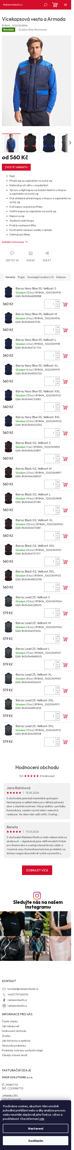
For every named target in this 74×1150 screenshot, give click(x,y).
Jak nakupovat (10, 1026)
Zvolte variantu (16, 167)
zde (41, 1119)
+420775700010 (18, 994)
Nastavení (35, 1128)
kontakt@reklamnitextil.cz (23, 989)
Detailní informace (13, 242)
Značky (6, 1036)
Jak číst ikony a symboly (16, 1040)
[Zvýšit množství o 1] (58, 302)
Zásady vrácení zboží (14, 1055)
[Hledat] (45, 5)
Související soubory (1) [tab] (40, 277)
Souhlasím (35, 1141)
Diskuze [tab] (61, 277)
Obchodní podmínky (14, 1045)
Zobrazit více (37, 870)
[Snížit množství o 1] (58, 306)
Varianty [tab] (10, 277)
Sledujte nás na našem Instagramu (38, 904)
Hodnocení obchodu (37, 767)
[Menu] (65, 5)
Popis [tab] (21, 277)
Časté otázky (10, 1021)
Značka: (32, 29)
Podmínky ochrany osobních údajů (22, 1050)
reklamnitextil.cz (17, 1000)
